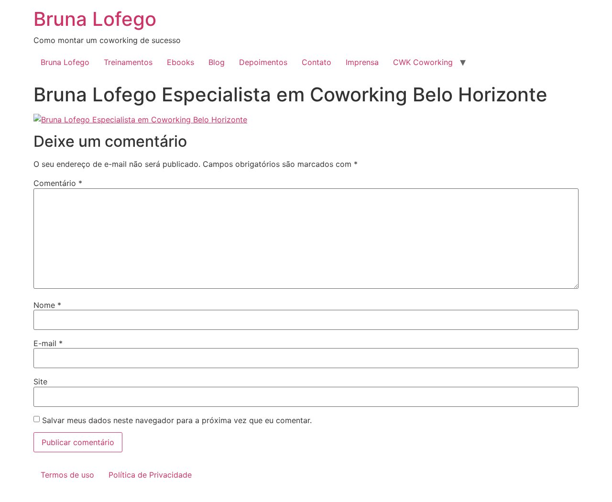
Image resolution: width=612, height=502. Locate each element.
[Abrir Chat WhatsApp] (3, 496)
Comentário (57, 183)
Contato (316, 62)
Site (40, 381)
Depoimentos (263, 62)
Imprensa (362, 62)
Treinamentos (128, 62)
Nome (47, 305)
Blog (216, 62)
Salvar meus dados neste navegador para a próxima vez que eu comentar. (177, 420)
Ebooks (180, 62)
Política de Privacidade (150, 475)
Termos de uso (67, 475)
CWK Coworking (423, 62)
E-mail (48, 343)
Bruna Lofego (94, 19)
